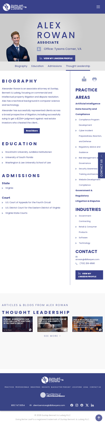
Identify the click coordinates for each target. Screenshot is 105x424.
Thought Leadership (78, 66)
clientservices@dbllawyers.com (49, 405)
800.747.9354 (18, 405)
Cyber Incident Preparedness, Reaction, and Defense (90, 136)
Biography (21, 66)
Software (83, 237)
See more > (52, 335)
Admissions (55, 66)
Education (37, 66)
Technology (84, 243)
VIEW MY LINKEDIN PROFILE (57, 58)
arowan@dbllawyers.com (87, 259)
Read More (32, 130)
